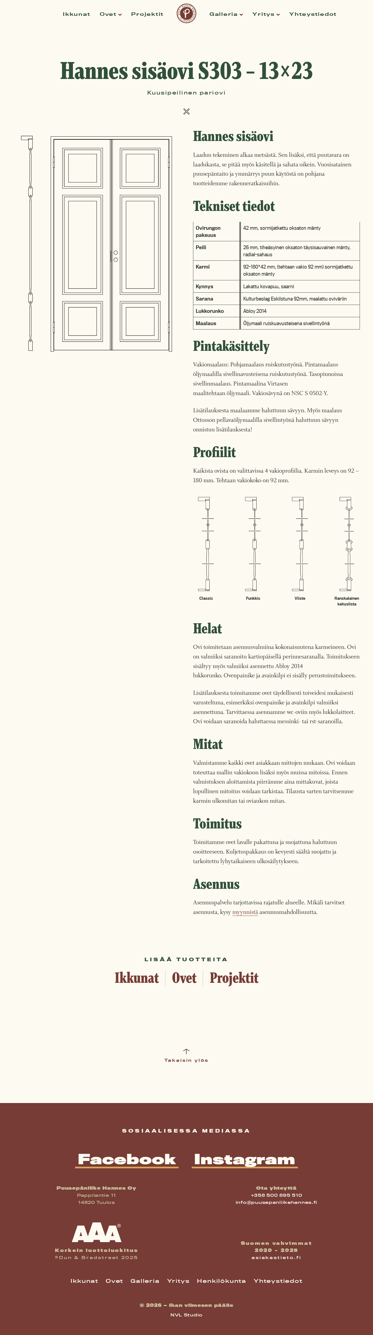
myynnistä (245, 912)
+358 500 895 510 (276, 1195)
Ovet (108, 14)
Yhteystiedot (313, 14)
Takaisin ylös (186, 1060)
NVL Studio (186, 1315)
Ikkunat (76, 14)
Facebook (127, 1160)
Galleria (223, 14)
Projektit (147, 14)
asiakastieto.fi (276, 1257)
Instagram (244, 1160)
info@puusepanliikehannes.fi (276, 1202)
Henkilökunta (221, 1281)
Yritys (263, 14)
